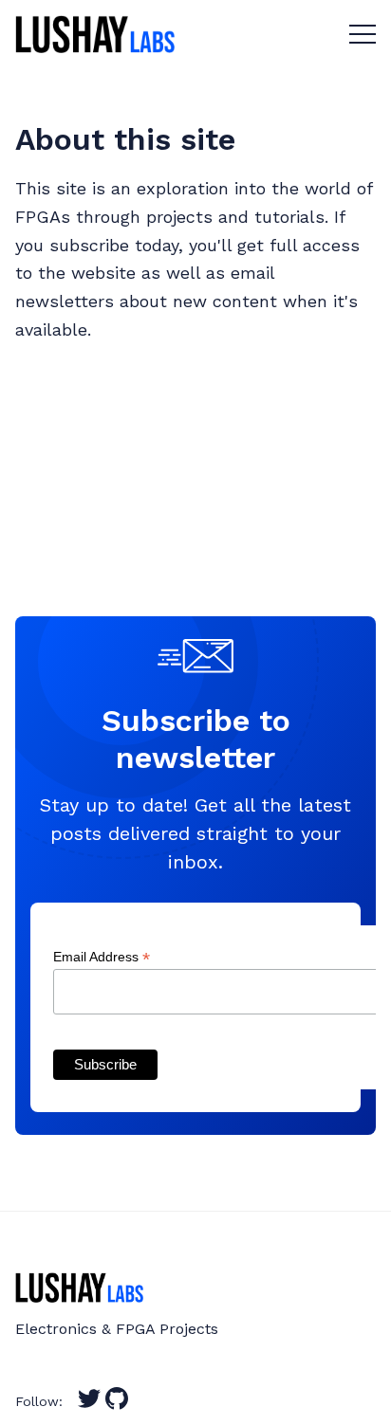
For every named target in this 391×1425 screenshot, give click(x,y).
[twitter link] (89, 1405)
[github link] (116, 1405)
